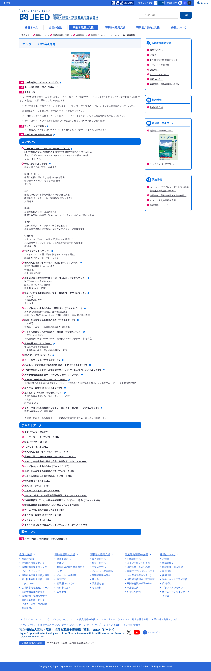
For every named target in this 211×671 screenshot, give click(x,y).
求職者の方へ (134, 559)
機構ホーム (31, 27)
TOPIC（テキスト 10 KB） (37, 447)
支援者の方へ (99, 567)
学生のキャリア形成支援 (174, 579)
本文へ (9, 3)
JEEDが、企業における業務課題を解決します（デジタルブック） (56, 365)
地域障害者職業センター (34, 563)
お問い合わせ (133, 624)
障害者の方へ (99, 559)
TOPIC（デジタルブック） (37, 251)
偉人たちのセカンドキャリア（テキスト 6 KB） (47, 451)
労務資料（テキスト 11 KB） (38, 481)
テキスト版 (29, 92)
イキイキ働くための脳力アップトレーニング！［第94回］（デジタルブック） (62, 408)
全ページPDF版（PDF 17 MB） (39, 87)
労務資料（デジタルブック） (38, 343)
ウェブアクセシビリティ (60, 619)
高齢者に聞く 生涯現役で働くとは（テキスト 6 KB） (50, 456)
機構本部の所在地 (32, 643)
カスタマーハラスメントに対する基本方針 (126, 619)
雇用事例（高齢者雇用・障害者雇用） (168, 195)
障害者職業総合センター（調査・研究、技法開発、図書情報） (35, 604)
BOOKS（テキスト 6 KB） (37, 485)
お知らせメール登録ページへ (38, 134)
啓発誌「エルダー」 (100, 35)
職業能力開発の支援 (148, 27)
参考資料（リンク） (159, 205)
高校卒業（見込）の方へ (139, 567)
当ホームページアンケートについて (60, 624)
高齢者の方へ (156, 79)
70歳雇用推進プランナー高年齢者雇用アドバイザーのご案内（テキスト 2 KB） (62, 500)
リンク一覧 (29, 624)
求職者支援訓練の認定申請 (141, 579)
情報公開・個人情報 (172, 567)
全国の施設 (55, 27)
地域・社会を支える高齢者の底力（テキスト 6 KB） (49, 471)
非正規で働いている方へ (139, 563)
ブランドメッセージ (172, 587)
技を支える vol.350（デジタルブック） (44, 392)
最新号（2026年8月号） (161, 130)
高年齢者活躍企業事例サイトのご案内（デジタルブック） (52, 374)
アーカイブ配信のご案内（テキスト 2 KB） (45, 510)
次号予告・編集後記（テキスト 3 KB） (43, 515)
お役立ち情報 (134, 592)
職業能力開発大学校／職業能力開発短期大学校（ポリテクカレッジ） (35, 579)
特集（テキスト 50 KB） (36, 442)
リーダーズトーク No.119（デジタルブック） (47, 148)
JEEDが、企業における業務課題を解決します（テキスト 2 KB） (55, 495)
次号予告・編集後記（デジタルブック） (43, 388)
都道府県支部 (156, 107)
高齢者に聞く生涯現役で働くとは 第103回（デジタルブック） (55, 278)
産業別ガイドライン (159, 74)
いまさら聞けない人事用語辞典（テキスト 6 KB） (48, 476)
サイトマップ (94, 624)
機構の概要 (168, 563)
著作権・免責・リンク (166, 619)
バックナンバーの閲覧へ (162, 164)
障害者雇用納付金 (101, 575)
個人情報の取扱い (88, 619)
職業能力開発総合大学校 (34, 596)
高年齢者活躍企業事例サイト (164, 60)
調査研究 (154, 69)
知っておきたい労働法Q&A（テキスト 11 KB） (47, 466)
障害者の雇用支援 (115, 27)
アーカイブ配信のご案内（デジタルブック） (45, 379)
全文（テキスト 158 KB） (36, 432)
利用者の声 (133, 587)
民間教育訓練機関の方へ (139, 583)
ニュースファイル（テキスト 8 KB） (42, 490)
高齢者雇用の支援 (83, 27)
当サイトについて (32, 619)
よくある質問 (114, 624)
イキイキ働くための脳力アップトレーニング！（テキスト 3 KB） (56, 524)
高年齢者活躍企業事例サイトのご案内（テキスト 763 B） (52, 505)
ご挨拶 (165, 559)
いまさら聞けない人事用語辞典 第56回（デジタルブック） (53, 331)
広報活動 (166, 583)
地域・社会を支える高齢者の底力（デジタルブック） (50, 320)
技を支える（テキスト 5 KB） (39, 520)
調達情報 (166, 571)
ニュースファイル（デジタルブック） (42, 360)
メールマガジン (153, 632)
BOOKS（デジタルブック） (38, 355)
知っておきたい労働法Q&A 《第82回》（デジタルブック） (53, 308)
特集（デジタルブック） (36, 163)
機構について (178, 27)
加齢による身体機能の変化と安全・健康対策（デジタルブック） (55, 293)
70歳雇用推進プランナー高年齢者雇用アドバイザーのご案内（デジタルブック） (63, 370)
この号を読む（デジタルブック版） (41, 82)
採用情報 (166, 575)
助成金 (153, 55)
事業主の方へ (156, 50)
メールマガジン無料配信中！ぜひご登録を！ (45, 538)
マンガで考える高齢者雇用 (163, 200)
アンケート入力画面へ (35, 126)
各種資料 (80, 35)
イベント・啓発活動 (159, 65)
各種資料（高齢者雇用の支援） (165, 84)
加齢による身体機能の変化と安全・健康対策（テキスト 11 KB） (55, 461)
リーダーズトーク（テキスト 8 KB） (42, 437)
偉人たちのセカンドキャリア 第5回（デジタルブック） (51, 263)
